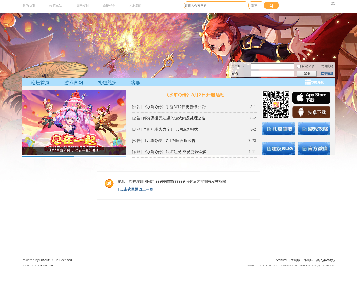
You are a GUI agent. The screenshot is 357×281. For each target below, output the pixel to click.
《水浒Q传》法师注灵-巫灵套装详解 (174, 152)
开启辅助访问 (328, 3)
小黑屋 (308, 260)
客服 (136, 82)
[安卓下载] (311, 117)
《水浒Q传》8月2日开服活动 (194, 95)
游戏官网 (73, 82)
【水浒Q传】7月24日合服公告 (169, 140)
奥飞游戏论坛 (325, 260)
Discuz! (45, 260)
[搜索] (271, 5)
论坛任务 (109, 6)
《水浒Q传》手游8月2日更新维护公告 (176, 107)
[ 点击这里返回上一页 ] (137, 189)
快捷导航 (317, 82)
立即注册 (327, 73)
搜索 (254, 5)
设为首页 (29, 6)
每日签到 (82, 6)
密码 (235, 73)
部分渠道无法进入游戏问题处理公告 (174, 118)
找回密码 (327, 66)
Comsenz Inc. (46, 265)
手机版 (295, 260)
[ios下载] (311, 102)
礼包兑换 (107, 82)
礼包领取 (135, 6)
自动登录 (308, 66)
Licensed (65, 260)
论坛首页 (40, 82)
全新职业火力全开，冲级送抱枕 (170, 129)
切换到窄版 (332, 3)
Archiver (281, 260)
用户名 (236, 66)
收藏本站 (55, 6)
